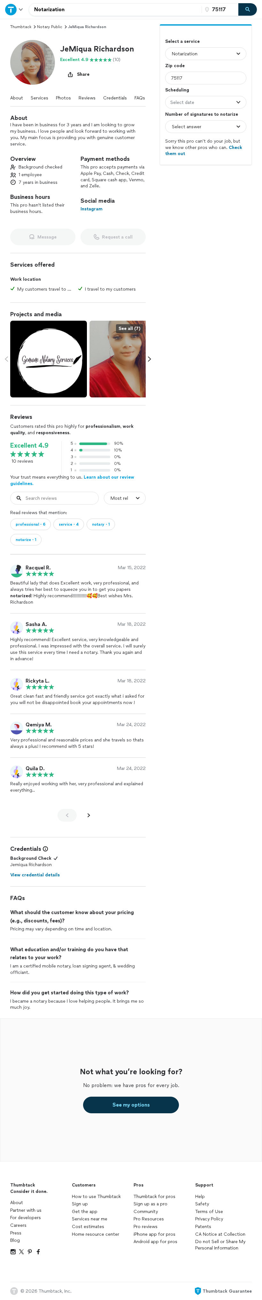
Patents (203, 1226)
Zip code (175, 65)
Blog (15, 1240)
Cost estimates (88, 1226)
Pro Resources (149, 1219)
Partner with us (26, 1210)
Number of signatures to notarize (201, 114)
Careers (18, 1225)
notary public (49, 27)
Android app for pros (155, 1241)
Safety (202, 1204)
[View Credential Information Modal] (44, 849)
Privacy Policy (209, 1219)
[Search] (247, 9)
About (16, 98)
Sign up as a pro (150, 1204)
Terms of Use (209, 1211)
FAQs (140, 98)
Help (200, 1196)
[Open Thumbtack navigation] (14, 9)
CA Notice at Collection (220, 1234)
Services (39, 98)
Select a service (182, 41)
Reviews (87, 98)
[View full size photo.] (48, 359)
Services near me (89, 1219)
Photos (63, 98)
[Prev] (67, 815)
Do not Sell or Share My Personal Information (220, 1245)
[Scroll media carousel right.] (149, 359)
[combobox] (115, 10)
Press (15, 1233)
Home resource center (95, 1234)
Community (146, 1211)
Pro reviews (146, 1226)
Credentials (115, 98)
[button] (32, 62)
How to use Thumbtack (96, 1196)
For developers (25, 1217)
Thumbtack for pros (154, 1196)
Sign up (80, 1204)
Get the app (84, 1211)
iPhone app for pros (154, 1234)
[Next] (88, 815)
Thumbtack (20, 27)
